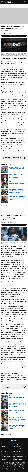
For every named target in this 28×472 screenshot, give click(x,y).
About (2, 444)
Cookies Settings (17, 459)
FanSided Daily (17, 449)
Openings (15, 444)
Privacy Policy (17, 451)
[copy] (10, 33)
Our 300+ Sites (17, 446)
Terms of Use (4, 454)
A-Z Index (3, 459)
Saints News (8, 205)
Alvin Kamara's (17, 361)
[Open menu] (2, 2)
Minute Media (8, 462)
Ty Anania (5, 30)
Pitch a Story (4, 451)
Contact (3, 446)
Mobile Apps (4, 449)
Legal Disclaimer (5, 456)
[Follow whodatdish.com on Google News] (25, 158)
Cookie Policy (16, 454)
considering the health (12, 272)
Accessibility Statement (19, 456)
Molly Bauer (6, 222)
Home (2, 205)
